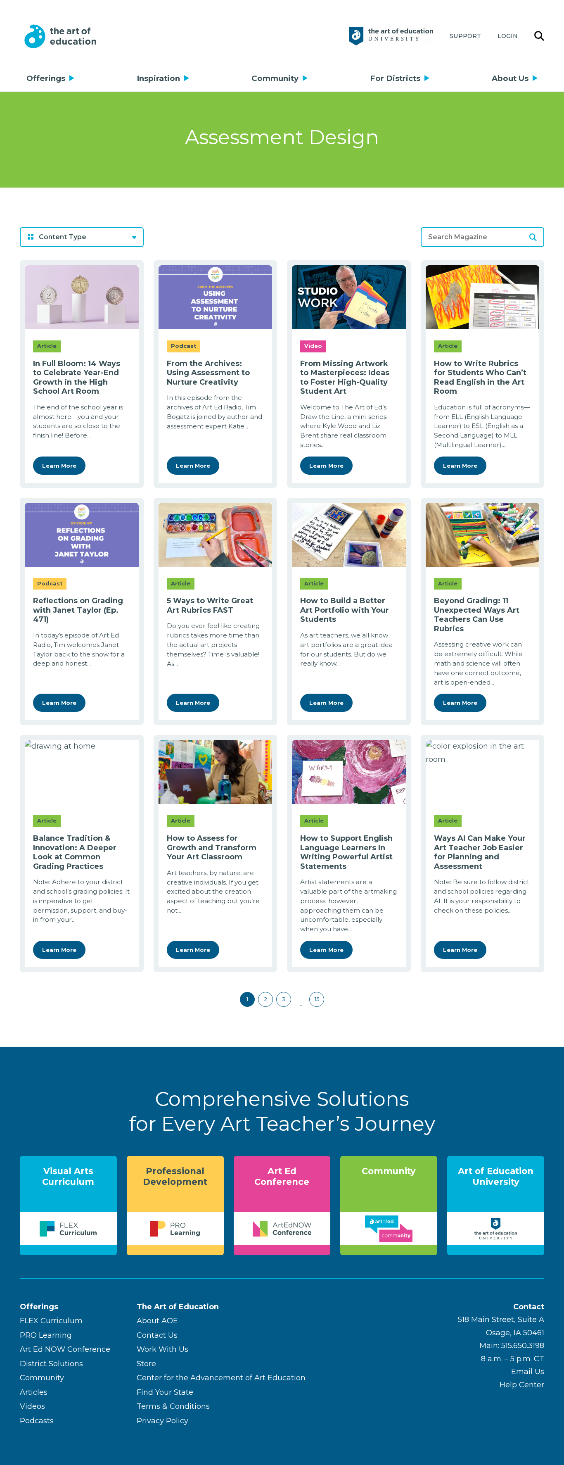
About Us (510, 78)
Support (465, 36)
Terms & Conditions (173, 1406)
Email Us (527, 1371)
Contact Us (157, 1335)
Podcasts (37, 1420)
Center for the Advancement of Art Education (221, 1377)
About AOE (157, 1320)
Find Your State (165, 1392)
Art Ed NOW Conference (65, 1349)
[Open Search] (539, 36)
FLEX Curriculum (51, 1320)
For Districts (395, 78)
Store (146, 1363)
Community (275, 78)
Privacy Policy (162, 1420)
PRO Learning (46, 1335)
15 (317, 999)
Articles (33, 1392)
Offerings (45, 78)
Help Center (522, 1384)
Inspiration (158, 78)
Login (508, 36)
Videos (32, 1406)
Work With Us (162, 1349)
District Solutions (51, 1363)
